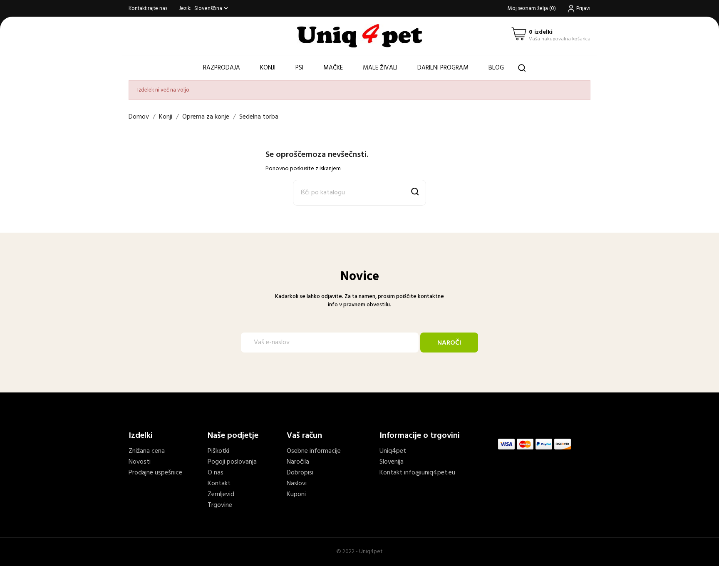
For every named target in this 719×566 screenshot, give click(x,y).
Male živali (380, 68)
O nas (215, 472)
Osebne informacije (314, 451)
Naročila (298, 462)
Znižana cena (147, 451)
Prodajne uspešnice (155, 472)
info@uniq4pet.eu (429, 472)
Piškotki (218, 451)
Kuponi (296, 494)
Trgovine (220, 505)
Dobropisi (300, 472)
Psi (299, 68)
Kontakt (219, 483)
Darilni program (443, 68)
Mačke (333, 68)
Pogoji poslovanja (232, 462)
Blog (496, 68)
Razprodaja (221, 68)
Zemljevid (221, 494)
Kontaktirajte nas (148, 8)
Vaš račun (304, 435)
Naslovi (297, 483)
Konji (267, 68)
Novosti (140, 462)
